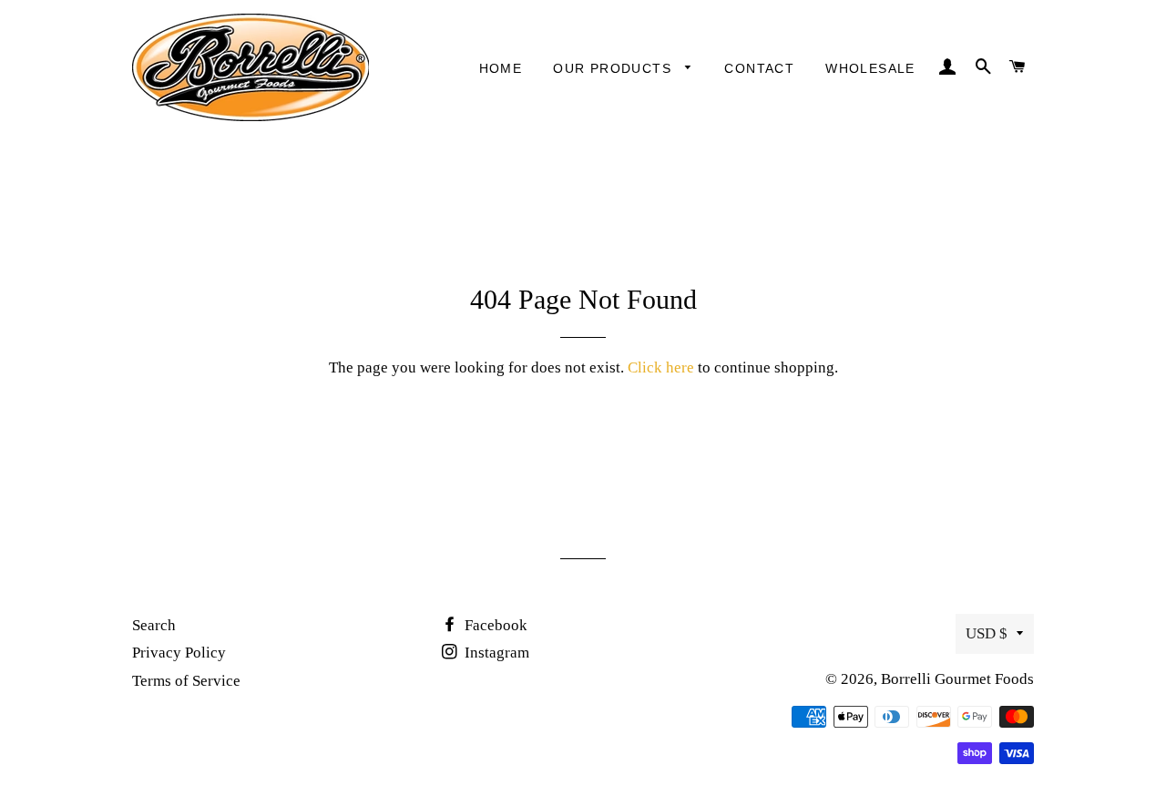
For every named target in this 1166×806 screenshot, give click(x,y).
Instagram (495, 652)
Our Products (614, 68)
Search (154, 625)
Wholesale (870, 68)
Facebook (494, 625)
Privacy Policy (179, 652)
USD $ (986, 633)
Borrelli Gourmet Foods (957, 679)
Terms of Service (186, 680)
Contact (759, 68)
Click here (661, 367)
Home (501, 68)
